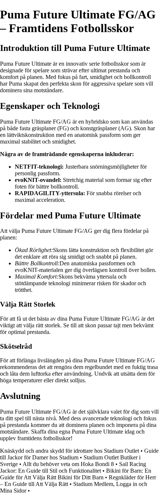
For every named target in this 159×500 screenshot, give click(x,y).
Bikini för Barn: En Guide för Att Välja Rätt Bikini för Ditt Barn (75, 474)
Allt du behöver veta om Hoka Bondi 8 (68, 464)
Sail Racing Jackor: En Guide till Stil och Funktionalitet (73, 467)
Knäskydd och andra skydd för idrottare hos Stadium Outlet (69, 451)
